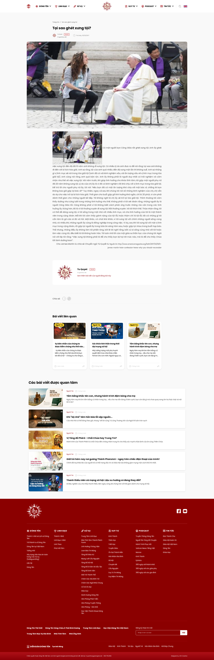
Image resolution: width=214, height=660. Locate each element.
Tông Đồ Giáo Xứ (87, 554)
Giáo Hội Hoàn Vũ (169, 540)
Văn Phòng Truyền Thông (91, 603)
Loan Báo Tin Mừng (88, 550)
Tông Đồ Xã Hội (87, 562)
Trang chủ (56, 22)
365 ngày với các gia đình (146, 572)
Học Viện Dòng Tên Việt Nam (115, 628)
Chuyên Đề (112, 564)
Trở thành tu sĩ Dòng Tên (36, 542)
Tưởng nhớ (31, 550)
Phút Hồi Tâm (59, 548)
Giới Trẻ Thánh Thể (88, 575)
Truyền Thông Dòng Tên (145, 536)
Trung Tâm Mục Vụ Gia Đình (39, 634)
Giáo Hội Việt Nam (170, 544)
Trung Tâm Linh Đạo (89, 536)
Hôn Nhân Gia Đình (115, 556)
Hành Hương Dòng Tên (90, 595)
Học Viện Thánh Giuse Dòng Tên (92, 612)
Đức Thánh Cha (169, 536)
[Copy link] (69, 299)
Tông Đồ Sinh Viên (88, 571)
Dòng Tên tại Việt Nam (35, 546)
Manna (138, 552)
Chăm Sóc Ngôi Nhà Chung (92, 583)
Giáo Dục (84, 591)
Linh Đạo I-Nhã (60, 540)
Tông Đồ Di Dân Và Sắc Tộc (91, 567)
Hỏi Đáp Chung (167, 646)
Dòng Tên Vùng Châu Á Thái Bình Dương (62, 628)
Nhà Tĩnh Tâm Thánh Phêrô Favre (91, 541)
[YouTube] (185, 511)
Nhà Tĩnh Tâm (60, 634)
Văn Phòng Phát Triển (89, 599)
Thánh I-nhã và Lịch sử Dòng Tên (38, 537)
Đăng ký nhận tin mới (144, 628)
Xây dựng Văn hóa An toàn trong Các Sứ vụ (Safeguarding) (37, 556)
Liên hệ (29, 563)
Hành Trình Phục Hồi (143, 544)
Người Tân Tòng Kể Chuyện (146, 540)
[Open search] (179, 6)
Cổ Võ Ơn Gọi (86, 587)
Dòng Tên (30, 567)
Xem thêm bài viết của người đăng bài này (94, 276)
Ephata (139, 560)
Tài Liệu (130, 646)
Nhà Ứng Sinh (75, 634)
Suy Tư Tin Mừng (114, 572)
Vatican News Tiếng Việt (145, 548)
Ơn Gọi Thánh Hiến (115, 552)
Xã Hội (110, 560)
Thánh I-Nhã (59, 536)
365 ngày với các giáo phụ (146, 568)
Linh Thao (57, 544)
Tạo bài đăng (57, 647)
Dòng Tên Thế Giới (34, 628)
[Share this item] (83, 366)
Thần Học (112, 540)
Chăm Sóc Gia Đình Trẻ (90, 579)
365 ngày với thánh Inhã (145, 564)
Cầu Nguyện (113, 568)
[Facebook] (179, 511)
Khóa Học (167, 552)
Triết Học (111, 544)
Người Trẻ (139, 646)
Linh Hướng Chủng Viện (90, 546)
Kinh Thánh (112, 536)
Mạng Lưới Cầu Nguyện (90, 559)
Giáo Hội (111, 646)
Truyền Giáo (113, 548)
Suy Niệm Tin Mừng (115, 576)
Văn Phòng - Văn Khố (89, 607)
